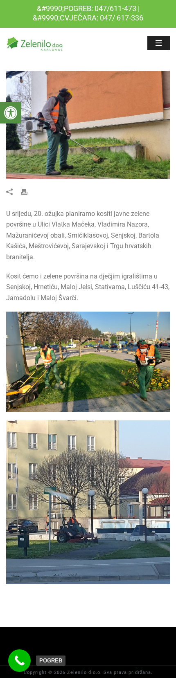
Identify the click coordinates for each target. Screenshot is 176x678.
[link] (10, 112)
